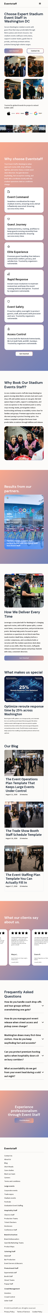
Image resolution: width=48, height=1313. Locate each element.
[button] (40, 3)
